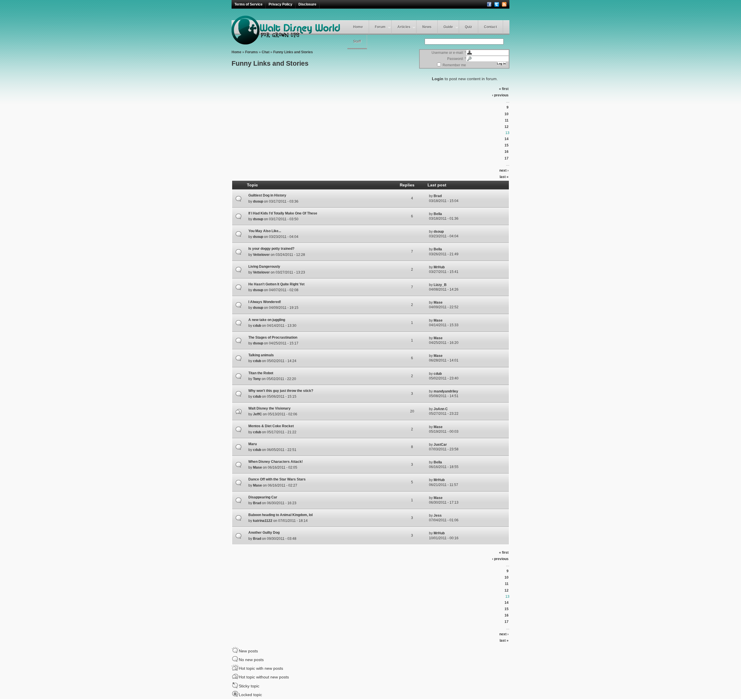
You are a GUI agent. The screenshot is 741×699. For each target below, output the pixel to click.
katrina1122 (262, 520)
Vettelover (261, 254)
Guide (448, 27)
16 (507, 151)
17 (507, 158)
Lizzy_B (440, 285)
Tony (257, 379)
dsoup (258, 201)
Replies (407, 185)
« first (504, 89)
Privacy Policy (280, 4)
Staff (357, 41)
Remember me (454, 65)
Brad (438, 196)
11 (507, 120)
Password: (456, 59)
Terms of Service (248, 4)
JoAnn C (441, 409)
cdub (257, 325)
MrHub (439, 267)
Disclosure (307, 4)
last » (504, 177)
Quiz (468, 27)
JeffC (257, 414)
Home (358, 27)
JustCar (440, 444)
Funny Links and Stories (293, 52)
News (427, 27)
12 (507, 127)
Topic (252, 185)
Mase (438, 302)
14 (507, 139)
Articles (403, 27)
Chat (265, 52)
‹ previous (500, 95)
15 (507, 145)
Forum (380, 27)
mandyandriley (446, 391)
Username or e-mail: (449, 53)
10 (507, 114)
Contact (490, 27)
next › (504, 170)
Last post (437, 185)
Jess (438, 515)
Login (437, 78)
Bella (438, 214)
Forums (251, 52)
